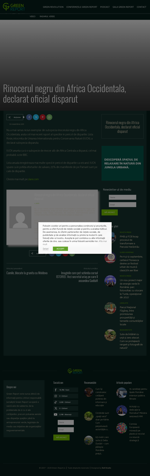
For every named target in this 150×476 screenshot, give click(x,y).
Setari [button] (45, 248)
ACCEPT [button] (60, 249)
